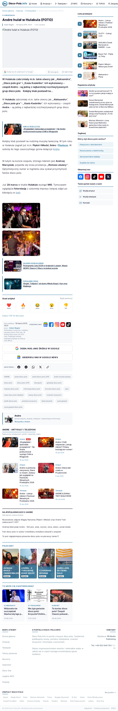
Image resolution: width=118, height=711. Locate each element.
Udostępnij (54, 72)
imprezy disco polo (11, 389)
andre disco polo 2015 (40, 377)
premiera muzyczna (29, 401)
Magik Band (15, 697)
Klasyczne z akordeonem (91, 144)
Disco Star (6, 670)
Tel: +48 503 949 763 (103, 646)
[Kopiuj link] (48, 367)
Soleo (82, 697)
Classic (46, 701)
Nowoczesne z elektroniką (91, 150)
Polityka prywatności (102, 708)
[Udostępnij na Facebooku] (19, 367)
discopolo (38, 383)
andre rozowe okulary (62, 377)
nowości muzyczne (54, 395)
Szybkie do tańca (87, 163)
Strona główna (8, 11)
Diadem (55, 701)
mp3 (66, 389)
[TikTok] (68, 324)
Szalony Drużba (33, 701)
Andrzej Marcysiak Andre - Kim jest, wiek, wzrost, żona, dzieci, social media (36, 527)
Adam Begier (9, 25)
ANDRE (7, 377)
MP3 (75, 3)
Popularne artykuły (86, 85)
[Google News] (45, 324)
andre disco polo (21, 377)
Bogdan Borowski (62, 697)
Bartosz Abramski (37, 697)
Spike (22, 701)
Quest (5, 697)
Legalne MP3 (8, 676)
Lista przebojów (85, 14)
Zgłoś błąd (68, 72)
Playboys (63, 145)
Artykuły (47, 3)
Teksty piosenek (9, 653)
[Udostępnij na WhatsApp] (33, 367)
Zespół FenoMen (10, 701)
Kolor (25, 697)
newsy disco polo (35, 395)
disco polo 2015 (23, 383)
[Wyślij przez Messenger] (26, 367)
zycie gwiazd (62, 401)
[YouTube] (62, 324)
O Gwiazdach (30, 11)
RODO (113, 708)
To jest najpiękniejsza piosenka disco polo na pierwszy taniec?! (30, 536)
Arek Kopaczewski (77, 701)
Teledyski (62, 3)
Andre (56, 149)
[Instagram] (57, 324)
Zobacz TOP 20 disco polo (13, 316)
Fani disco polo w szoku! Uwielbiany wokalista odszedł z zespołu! (31, 532)
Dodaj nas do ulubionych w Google (20, 72)
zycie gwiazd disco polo (13, 407)
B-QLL (74, 697)
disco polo (8, 383)
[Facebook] (51, 324)
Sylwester (6, 665)
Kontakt (86, 203)
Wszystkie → (110, 692)
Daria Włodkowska (95, 697)
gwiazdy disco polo (54, 383)
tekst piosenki (47, 401)
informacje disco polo (32, 389)
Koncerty (88, 3)
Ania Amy (100, 701)
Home (34, 3)
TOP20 (102, 3)
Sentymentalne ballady (90, 156)
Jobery (91, 701)
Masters (64, 701)
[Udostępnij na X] (40, 367)
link (17, 192)
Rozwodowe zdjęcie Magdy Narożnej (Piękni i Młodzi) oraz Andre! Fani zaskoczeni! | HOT (34, 521)
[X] (108, 177)
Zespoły (5, 682)
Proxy (49, 697)
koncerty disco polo (52, 389)
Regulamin (88, 708)
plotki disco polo (10, 401)
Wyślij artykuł (89, 191)
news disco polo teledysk (13, 395)
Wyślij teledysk (89, 197)
